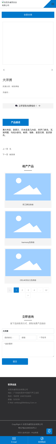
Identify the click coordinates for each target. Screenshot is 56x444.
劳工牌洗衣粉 (28, 205)
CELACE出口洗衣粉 (28, 280)
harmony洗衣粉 (28, 242)
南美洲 (12, 154)
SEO (19, 433)
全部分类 (28, 15)
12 (46, 290)
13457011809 (25, 396)
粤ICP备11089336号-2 (27, 428)
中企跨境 (34, 433)
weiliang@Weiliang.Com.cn (25, 403)
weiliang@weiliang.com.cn (14, 441)
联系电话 (42, 442)
